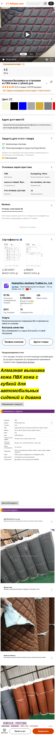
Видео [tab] (23, 54)
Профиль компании (14, 342)
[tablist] (27, 54)
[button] (13, 64)
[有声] (47, 60)
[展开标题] (46, 83)
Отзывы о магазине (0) (12, 209)
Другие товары (41, 342)
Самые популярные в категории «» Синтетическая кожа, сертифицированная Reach (29, 90)
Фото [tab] (31, 54)
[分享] (51, 81)
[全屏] (51, 60)
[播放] (4, 60)
